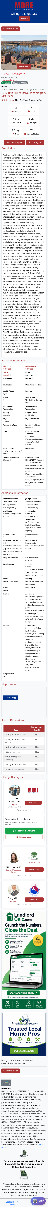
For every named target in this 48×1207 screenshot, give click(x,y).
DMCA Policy (36, 1204)
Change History (10, 777)
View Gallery (24, 66)
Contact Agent (16, 142)
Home (4, 86)
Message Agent (24, 837)
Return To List (11, 28)
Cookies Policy (12, 1202)
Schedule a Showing (24, 830)
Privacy (12, 1204)
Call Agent (36, 142)
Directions (9, 697)
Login (25, 18)
